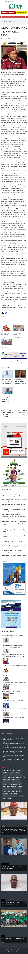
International (19, 786)
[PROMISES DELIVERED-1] (14, 472)
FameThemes (17, 951)
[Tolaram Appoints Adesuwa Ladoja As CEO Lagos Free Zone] (20, 373)
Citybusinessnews (15, 779)
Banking (15, 775)
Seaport (15, 793)
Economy (10, 784)
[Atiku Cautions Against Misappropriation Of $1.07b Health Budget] (7, 373)
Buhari (20, 775)
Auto (14, 770)
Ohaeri (16, 362)
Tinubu (4, 798)
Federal (4, 786)
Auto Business (19, 770)
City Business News (7, 17)
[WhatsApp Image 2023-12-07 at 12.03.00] (14, 578)
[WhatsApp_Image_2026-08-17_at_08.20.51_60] (14, 440)
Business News (11, 777)
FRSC (10, 362)
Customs (4, 784)
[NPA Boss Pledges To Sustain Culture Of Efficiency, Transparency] (7, 390)
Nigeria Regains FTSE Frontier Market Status (20, 412)
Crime (3, 899)
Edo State (15, 784)
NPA (17, 791)
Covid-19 (18, 781)
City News (13, 781)
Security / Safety (12, 21)
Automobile (11, 772)
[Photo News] (6, 342)
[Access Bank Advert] (14, 43)
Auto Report (5, 775)
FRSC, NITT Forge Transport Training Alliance (17, 333)
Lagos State (9, 788)
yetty (14, 38)
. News (4, 770)
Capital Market (18, 777)
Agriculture (9, 770)
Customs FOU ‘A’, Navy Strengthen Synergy (14, 509)
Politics (10, 793)
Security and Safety (22, 362)
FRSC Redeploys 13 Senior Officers (12, 555)
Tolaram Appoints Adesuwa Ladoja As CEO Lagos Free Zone (20, 381)
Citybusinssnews (5, 362)
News (7, 21)
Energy (20, 784)
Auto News (17, 772)
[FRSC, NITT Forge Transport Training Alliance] (18, 328)
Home (3, 21)
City (24, 777)
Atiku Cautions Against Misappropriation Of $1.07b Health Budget (7, 381)
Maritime (15, 788)
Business (4, 777)
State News (14, 795)
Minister (4, 791)
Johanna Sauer (6, 751)
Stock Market (20, 795)
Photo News (3, 346)
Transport (9, 798)
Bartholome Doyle (7, 747)
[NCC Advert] (14, 355)
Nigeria (13, 791)
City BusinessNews (6, 779)
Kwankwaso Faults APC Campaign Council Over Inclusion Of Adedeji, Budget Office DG (13, 831)
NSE (20, 791)
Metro (20, 788)
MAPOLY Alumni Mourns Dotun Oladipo (13, 535)
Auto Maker (5, 772)
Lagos (4, 788)
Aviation (10, 775)
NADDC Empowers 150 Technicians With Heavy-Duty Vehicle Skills (13, 939)
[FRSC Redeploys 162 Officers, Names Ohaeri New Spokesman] (6, 328)
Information (13, 786)
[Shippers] (11, 614)
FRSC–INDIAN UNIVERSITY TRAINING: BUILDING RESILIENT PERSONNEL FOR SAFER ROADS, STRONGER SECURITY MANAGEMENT (14, 645)
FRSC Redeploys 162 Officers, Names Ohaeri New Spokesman (6, 333)
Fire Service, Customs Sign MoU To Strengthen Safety (11, 867)
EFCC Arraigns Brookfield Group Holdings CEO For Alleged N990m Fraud (14, 903)
